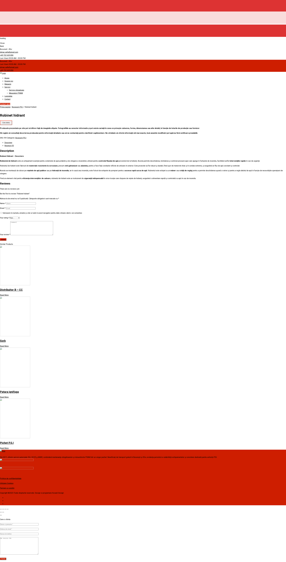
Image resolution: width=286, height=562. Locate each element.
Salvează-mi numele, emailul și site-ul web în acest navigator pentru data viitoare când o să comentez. (42, 213)
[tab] (145, 142)
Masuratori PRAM (16, 93)
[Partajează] (3, 509)
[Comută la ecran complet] (5, 509)
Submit (3, 239)
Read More (4, 295)
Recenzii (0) (9, 146)
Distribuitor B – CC (11, 289)
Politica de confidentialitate (10, 478)
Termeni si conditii (7, 488)
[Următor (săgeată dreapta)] (3, 512)
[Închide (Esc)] (1, 509)
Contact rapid (5, 104)
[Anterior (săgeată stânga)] (1, 512)
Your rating (4, 218)
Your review (5, 234)
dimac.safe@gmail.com (9, 52)
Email (2, 208)
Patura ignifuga (9, 391)
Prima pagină (5, 107)
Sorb (3, 340)
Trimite (3, 559)
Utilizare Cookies (6, 483)
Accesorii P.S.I (17, 107)
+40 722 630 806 (6, 55)
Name (3, 203)
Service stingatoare (16, 90)
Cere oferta (6, 122)
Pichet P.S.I (7, 442)
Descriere (8, 143)
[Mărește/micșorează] (7, 509)
